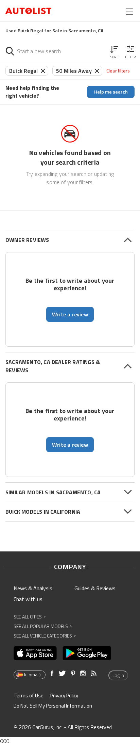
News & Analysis (33, 588)
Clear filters (118, 70)
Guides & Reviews (95, 588)
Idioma (30, 674)
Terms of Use (28, 695)
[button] (114, 51)
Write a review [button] (70, 314)
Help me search (111, 91)
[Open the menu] (129, 11)
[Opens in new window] (35, 653)
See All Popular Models (43, 626)
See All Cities (30, 616)
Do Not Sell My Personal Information (53, 706)
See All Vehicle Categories (45, 635)
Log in (118, 675)
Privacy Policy (64, 695)
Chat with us (28, 599)
